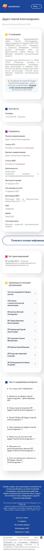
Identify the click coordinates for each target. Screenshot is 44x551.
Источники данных (22, 525)
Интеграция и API (22, 528)
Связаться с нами (22, 532)
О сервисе (22, 521)
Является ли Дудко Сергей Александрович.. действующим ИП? (21, 398)
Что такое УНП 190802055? (21, 389)
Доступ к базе (22, 518)
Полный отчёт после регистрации (22, 86)
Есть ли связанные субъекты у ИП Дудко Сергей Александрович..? (21, 460)
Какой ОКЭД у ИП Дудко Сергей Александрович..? (21, 419)
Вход (35, 6)
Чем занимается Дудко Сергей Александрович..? (21, 428)
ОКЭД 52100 (10, 172)
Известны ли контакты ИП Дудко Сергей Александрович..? (21, 438)
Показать (21, 117)
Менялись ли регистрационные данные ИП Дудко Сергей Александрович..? (21, 448)
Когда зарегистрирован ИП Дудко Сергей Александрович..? (21, 409)
